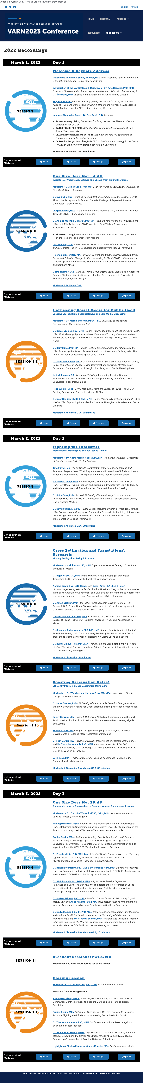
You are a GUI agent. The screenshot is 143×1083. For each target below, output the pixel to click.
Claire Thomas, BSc (63, 271)
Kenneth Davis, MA (63, 730)
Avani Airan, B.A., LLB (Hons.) (109, 586)
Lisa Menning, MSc (63, 244)
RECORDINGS (112, 33)
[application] (95, 18)
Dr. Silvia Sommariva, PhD (66, 361)
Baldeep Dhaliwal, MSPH (66, 823)
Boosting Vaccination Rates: (81, 682)
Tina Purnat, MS (61, 467)
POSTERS (121, 19)
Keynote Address (62, 101)
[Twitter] (10, 7)
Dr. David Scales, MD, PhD (67, 508)
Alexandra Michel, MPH (65, 481)
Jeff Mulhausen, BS (63, 375)
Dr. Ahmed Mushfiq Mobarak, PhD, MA (73, 220)
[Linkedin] (14, 7)
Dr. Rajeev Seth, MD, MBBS (67, 575)
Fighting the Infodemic (76, 447)
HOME (91, 19)
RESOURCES (94, 33)
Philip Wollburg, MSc (64, 210)
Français (134, 7)
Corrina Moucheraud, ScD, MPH (70, 616)
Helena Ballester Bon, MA (67, 254)
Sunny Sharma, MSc (63, 717)
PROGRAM (105, 19)
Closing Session (69, 978)
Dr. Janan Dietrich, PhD (65, 602)
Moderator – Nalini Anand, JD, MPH (72, 565)
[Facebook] (6, 7)
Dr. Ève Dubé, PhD (62, 197)
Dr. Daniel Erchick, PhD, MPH (68, 330)
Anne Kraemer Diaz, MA (83, 901)
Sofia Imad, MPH (61, 757)
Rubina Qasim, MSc (63, 837)
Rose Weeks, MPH (63, 388)
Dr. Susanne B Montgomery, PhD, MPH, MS (76, 630)
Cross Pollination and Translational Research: (89, 552)
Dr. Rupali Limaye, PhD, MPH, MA (70, 643)
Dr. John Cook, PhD (63, 495)
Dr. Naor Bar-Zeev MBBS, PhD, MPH (72, 399)
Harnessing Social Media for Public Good (94, 310)
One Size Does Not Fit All (78, 176)
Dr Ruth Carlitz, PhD (63, 740)
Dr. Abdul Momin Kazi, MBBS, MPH (71, 881)
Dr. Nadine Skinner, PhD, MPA (68, 898)
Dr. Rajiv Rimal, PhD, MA (65, 347)
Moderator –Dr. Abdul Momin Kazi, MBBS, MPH (78, 457)
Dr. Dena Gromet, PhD (65, 703)
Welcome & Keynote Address (81, 71)
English (124, 7)
